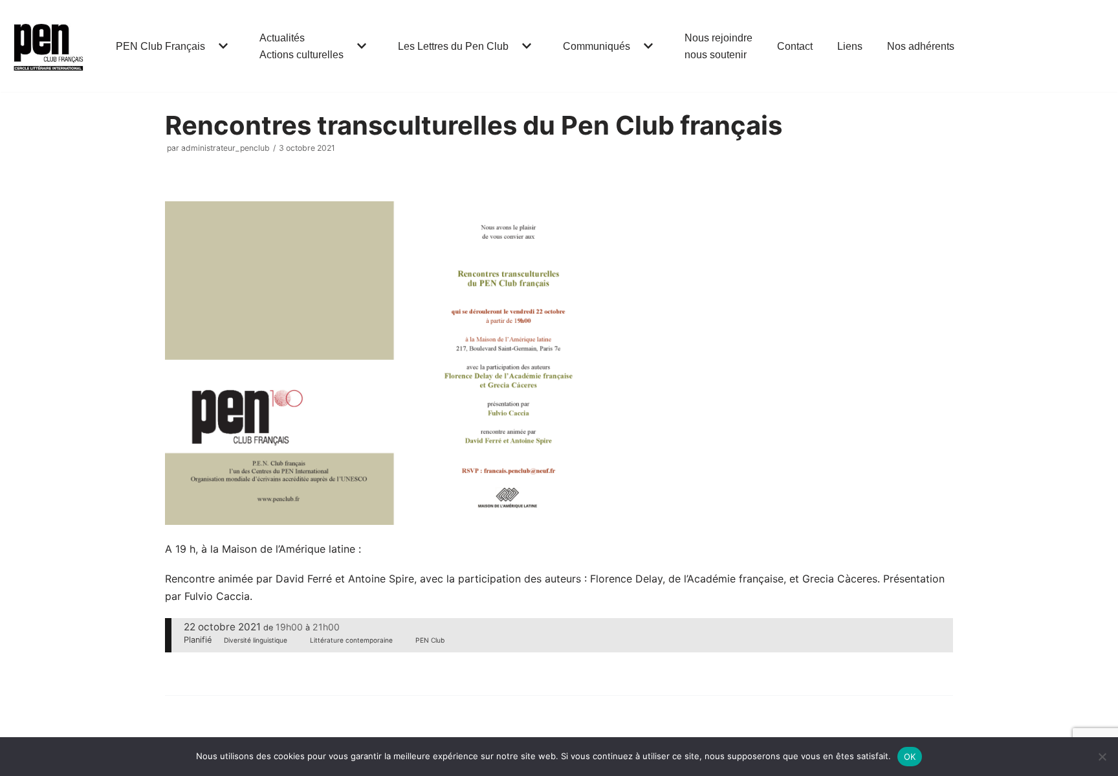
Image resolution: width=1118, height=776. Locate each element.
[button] (221, 46)
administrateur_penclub (225, 148)
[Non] (1101, 756)
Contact (795, 46)
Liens (849, 46)
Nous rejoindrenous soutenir (718, 46)
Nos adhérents (920, 46)
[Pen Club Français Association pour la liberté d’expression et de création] (48, 46)
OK (910, 756)
